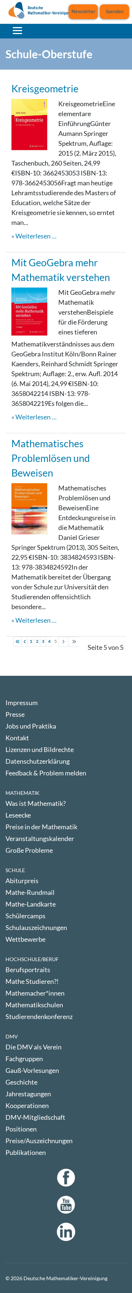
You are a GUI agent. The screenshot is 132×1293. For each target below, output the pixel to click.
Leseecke (18, 815)
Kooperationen (27, 1105)
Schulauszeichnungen (36, 927)
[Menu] (17, 30)
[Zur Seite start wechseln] (17, 642)
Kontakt (17, 738)
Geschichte (21, 1082)
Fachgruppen (24, 1059)
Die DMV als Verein (34, 1047)
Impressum (22, 703)
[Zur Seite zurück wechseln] (24, 642)
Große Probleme (29, 850)
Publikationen (26, 1152)
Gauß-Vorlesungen (32, 1070)
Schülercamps (25, 916)
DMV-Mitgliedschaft (35, 1117)
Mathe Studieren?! (32, 981)
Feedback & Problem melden (46, 773)
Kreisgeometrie (44, 88)
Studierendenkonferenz (39, 1016)
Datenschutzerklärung (38, 761)
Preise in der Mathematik (41, 827)
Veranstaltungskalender (40, 838)
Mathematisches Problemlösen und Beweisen (50, 458)
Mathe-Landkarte (31, 904)
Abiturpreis (22, 881)
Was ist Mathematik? (36, 803)
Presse (15, 714)
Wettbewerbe (25, 939)
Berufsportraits (28, 970)
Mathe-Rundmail (30, 892)
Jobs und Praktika (31, 726)
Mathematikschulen (34, 1005)
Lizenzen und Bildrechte (40, 749)
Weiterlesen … (35, 236)
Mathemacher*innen (35, 993)
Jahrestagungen (28, 1094)
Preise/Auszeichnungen (39, 1141)
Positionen (21, 1129)
